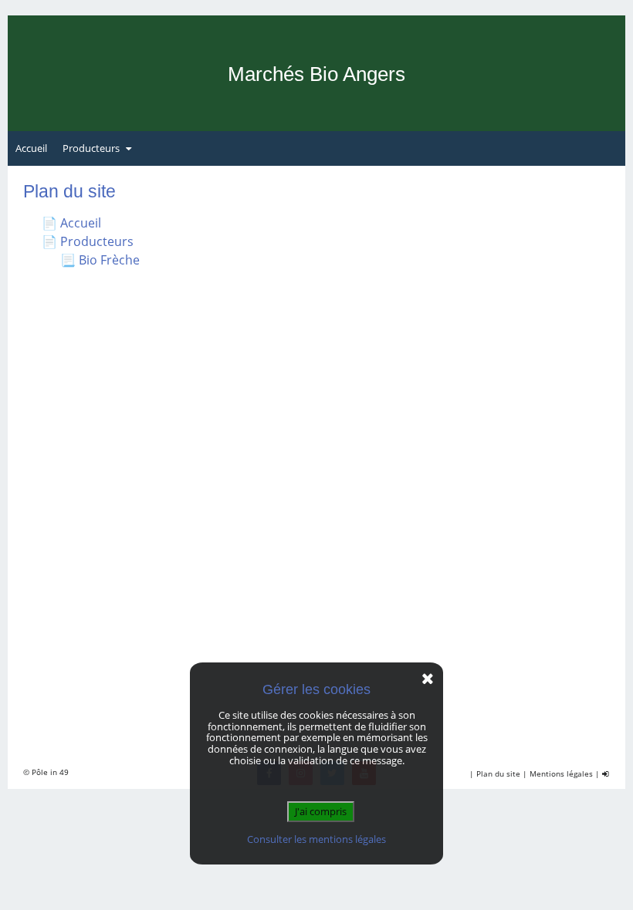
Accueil (31, 148)
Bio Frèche (109, 259)
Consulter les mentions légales (316, 839)
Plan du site (498, 773)
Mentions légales (561, 773)
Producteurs (91, 148)
